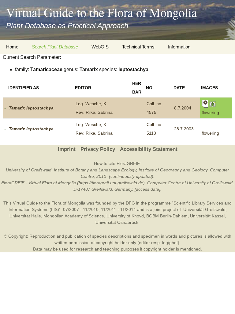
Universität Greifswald (204, 209)
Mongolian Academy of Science (73, 215)
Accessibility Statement (148, 149)
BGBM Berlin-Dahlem (167, 215)
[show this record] (5, 107)
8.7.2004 (182, 107)
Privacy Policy (97, 149)
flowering (210, 133)
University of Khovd (125, 215)
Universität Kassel (207, 215)
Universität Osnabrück (116, 222)
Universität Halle (25, 215)
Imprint (67, 149)
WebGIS (100, 46)
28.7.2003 (184, 128)
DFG (130, 203)
